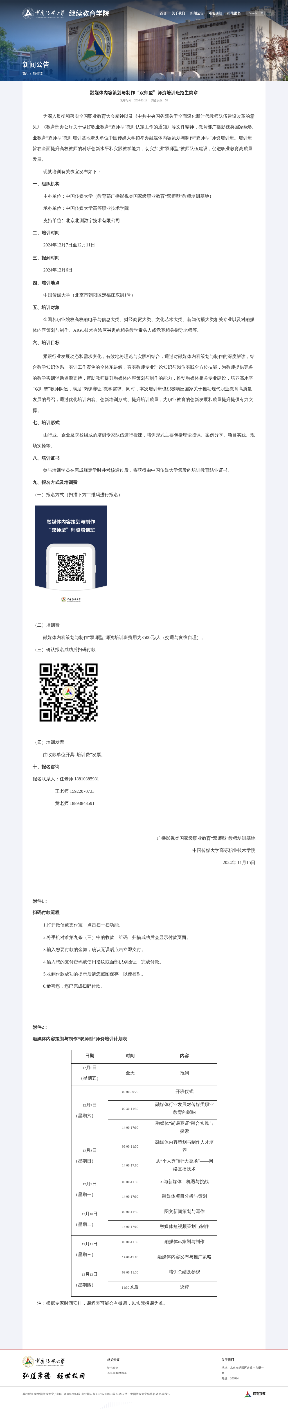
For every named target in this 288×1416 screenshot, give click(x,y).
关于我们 (178, 13)
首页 (163, 13)
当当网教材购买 (117, 1373)
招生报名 (234, 13)
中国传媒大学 (45, 1394)
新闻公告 (197, 13)
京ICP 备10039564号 (68, 1394)
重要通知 (215, 13)
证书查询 (112, 1367)
